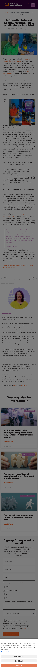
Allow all (19, 666)
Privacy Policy (5, 652)
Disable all (19, 661)
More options (19, 656)
